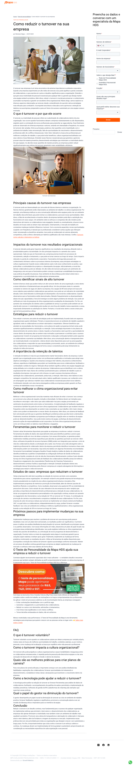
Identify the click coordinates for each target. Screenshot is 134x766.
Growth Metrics (28, 760)
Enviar (120, 132)
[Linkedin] (108, 745)
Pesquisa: (96, 129)
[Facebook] (103, 745)
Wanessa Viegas (20, 34)
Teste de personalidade (20, 20)
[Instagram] (98, 745)
